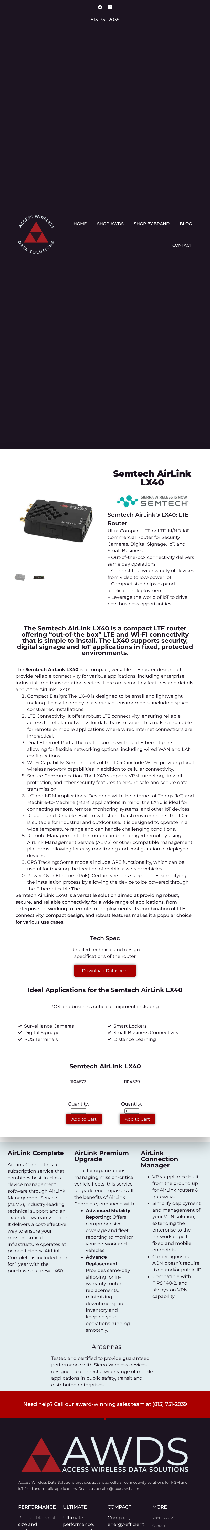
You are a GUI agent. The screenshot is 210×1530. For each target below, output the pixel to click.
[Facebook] (100, 7)
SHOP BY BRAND (152, 223)
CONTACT (182, 245)
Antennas (106, 1346)
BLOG (186, 223)
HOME (80, 223)
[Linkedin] (110, 7)
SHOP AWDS (110, 223)
